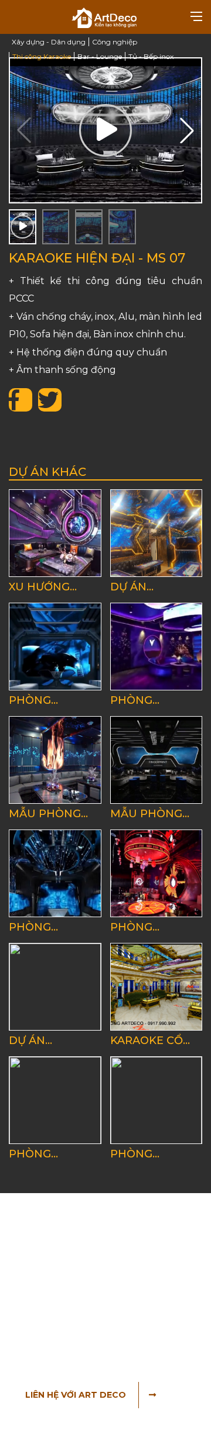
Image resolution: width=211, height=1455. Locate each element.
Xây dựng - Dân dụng (49, 41)
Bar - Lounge (99, 56)
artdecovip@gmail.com (95, 1328)
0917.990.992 (80, 1310)
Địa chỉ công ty (62, 1260)
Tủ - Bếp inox (150, 56)
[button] (187, 130)
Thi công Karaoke (41, 56)
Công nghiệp (114, 41)
